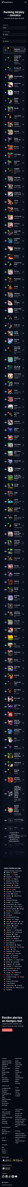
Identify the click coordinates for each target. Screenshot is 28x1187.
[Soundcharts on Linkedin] (6, 1176)
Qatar (6, 955)
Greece (7, 913)
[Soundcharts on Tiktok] (9, 1176)
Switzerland (16, 972)
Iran (21, 921)
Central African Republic (12, 887)
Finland (18, 904)
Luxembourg (17, 932)
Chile (6, 889)
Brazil (15, 883)
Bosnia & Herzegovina (11, 881)
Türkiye (21, 977)
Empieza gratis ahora (14, 841)
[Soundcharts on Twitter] (12, 1176)
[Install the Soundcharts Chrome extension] (14, 1168)
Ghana (16, 911)
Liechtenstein (17, 930)
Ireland (7, 923)
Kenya (7, 928)
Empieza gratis (7, 1030)
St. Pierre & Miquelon (11, 970)
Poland (16, 951)
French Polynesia (10, 908)
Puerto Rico (16, 953)
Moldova (15, 938)
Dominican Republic (10, 900)
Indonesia (14, 921)
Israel (14, 923)
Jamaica (7, 925)
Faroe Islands (9, 904)
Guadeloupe (16, 913)
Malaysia (7, 934)
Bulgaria (7, 885)
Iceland (15, 919)
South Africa (17, 966)
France (7, 906)
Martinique (8, 936)
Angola (14, 874)
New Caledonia (9, 943)
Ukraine (7, 979)
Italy (20, 923)
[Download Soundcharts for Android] (18, 1160)
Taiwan (7, 975)
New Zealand (9, 945)
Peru (13, 949)
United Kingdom (9, 983)
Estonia (15, 902)
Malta (15, 934)
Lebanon (7, 930)
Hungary (7, 919)
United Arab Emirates (11, 981)
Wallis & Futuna (18, 987)
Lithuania (7, 932)
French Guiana (16, 906)
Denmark (7, 898)
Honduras (8, 915)
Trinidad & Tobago (10, 977)
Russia (7, 957)
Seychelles (15, 962)
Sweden (7, 972)
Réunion (14, 957)
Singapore (8, 964)
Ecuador (7, 902)
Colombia (7, 891)
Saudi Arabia (18, 960)
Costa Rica (17, 891)
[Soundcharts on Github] (3, 1176)
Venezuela (8, 987)
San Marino (8, 960)
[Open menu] (25, 2)
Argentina (8, 877)
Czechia (7, 896)
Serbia (7, 962)
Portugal (7, 953)
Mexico (7, 938)
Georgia (20, 908)
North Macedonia (10, 947)
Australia (16, 877)
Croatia (7, 894)
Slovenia (7, 966)
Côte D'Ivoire (16, 896)
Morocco (7, 940)
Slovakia (16, 964)
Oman (7, 949)
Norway (20, 947)
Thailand (14, 975)
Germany (7, 911)
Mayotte (16, 936)
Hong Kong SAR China (11, 917)
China (13, 889)
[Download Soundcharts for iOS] (7, 1160)
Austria (7, 879)
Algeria (7, 874)
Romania (14, 955)
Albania (14, 872)
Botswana (8, 883)
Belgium (14, 879)
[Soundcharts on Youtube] (16, 1176)
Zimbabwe (8, 989)
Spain (17, 968)
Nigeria (18, 945)
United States (9, 985)
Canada (15, 885)
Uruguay (18, 985)
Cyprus (14, 894)
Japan (15, 925)
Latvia (13, 928)
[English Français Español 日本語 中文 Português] (6, 1182)
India (6, 921)
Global (7, 872)
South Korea (8, 968)
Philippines (8, 951)
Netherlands (17, 940)
